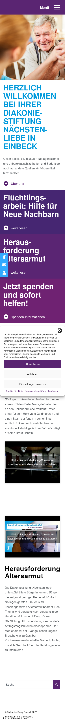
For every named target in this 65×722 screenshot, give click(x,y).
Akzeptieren (32, 364)
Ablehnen (32, 374)
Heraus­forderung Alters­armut (24, 250)
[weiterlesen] (6, 228)
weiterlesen (18, 228)
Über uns (16, 183)
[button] (59, 330)
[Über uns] (6, 183)
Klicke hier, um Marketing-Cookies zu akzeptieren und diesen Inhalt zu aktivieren (32, 462)
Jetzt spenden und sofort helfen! (28, 294)
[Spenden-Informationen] (6, 316)
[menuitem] (55, 7)
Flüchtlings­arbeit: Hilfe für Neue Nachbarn (31, 205)
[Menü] (55, 7)
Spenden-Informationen (27, 316)
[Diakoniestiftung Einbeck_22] (24, 7)
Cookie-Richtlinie (14, 390)
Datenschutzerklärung (35, 390)
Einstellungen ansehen (32, 384)
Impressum (53, 390)
